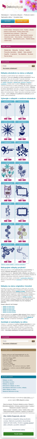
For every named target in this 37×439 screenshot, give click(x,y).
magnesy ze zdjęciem (27, 411)
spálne (4, 82)
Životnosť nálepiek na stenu (20, 404)
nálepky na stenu (27, 296)
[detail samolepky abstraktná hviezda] (5, 138)
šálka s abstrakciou (22, 121)
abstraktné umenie (22, 101)
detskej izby (17, 82)
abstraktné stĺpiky (7, 203)
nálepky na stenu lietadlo (9, 310)
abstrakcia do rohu (8, 244)
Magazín (31, 404)
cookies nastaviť (28, 423)
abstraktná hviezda (8, 121)
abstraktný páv (22, 244)
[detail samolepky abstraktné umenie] (20, 118)
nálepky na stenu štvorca (9, 312)
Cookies (32, 406)
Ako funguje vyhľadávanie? (10, 68)
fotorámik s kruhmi (22, 183)
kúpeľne (28, 82)
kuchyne (23, 82)
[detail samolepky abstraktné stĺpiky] (5, 220)
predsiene (4, 84)
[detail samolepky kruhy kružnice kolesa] (5, 241)
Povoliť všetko (18, 434)
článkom (26, 318)
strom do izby (22, 224)
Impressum (25, 407)
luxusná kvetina (22, 162)
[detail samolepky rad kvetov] (5, 179)
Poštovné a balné (29, 15)
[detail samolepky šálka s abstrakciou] (20, 138)
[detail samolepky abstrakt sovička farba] (5, 200)
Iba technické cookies (18, 429)
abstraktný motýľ (7, 142)
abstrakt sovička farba (7, 183)
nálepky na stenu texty (9, 306)
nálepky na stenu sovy (8, 309)
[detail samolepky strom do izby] (20, 241)
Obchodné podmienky (8, 406)
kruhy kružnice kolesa (7, 224)
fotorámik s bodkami (22, 203)
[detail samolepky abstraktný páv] (20, 261)
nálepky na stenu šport (9, 308)
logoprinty (17, 411)
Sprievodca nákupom (16, 15)
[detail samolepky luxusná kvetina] (20, 179)
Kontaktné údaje (18, 17)
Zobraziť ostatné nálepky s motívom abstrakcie (13, 264)
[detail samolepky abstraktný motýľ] (5, 159)
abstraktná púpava (8, 101)
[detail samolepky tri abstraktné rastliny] (20, 159)
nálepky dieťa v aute (28, 409)
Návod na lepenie (7, 404)
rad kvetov (8, 162)
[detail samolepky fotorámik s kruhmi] (20, 200)
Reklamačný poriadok (15, 407)
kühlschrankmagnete (9, 411)
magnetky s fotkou (17, 409)
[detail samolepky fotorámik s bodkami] (20, 220)
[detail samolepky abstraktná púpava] (5, 118)
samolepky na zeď (7, 413)
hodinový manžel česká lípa (20, 413)
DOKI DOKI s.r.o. (28, 397)
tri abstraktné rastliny (22, 142)
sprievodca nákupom (27, 278)
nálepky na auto (7, 409)
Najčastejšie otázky (6, 17)
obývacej (9, 82)
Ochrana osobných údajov (22, 406)
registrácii (19, 279)
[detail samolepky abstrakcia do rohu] (5, 261)
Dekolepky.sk (5, 15)
